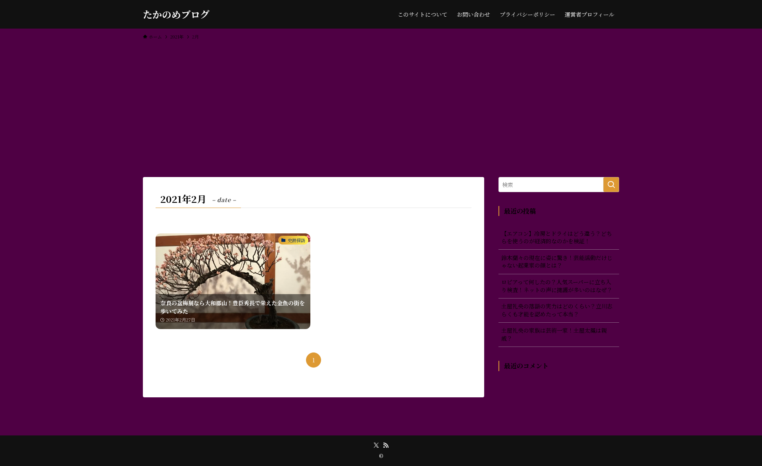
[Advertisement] (381, 104)
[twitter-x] (376, 445)
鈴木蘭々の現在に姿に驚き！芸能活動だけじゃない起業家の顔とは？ (556, 262)
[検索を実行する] (611, 184)
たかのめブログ (176, 14)
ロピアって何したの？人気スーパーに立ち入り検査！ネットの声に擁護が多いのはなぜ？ (556, 286)
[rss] (385, 445)
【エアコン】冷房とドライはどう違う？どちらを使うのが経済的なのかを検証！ (556, 237)
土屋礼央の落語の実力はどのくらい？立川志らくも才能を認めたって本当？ (556, 310)
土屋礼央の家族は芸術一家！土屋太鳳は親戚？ (554, 334)
